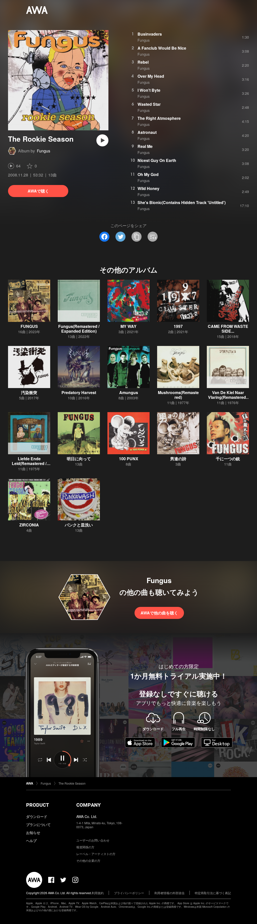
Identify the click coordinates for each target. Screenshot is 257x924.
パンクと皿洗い (79, 525)
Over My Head (151, 76)
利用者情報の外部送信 (169, 893)
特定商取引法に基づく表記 (213, 893)
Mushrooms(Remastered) (178, 395)
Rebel (143, 62)
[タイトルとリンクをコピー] (137, 237)
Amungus (128, 392)
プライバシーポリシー (129, 893)
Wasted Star (149, 104)
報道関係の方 (85, 847)
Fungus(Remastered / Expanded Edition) (78, 328)
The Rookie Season (72, 783)
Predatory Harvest (78, 392)
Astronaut (147, 132)
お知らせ (33, 832)
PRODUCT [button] (37, 805)
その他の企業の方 (88, 860)
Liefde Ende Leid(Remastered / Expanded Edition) (29, 463)
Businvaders (150, 34)
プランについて (38, 824)
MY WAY (128, 326)
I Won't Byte (149, 90)
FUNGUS (29, 326)
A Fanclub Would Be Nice (162, 48)
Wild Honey (148, 188)
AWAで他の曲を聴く (159, 613)
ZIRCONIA (29, 525)
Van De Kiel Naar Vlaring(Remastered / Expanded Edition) (228, 397)
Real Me (145, 146)
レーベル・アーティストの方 (95, 854)
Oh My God (148, 174)
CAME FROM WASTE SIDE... (228, 328)
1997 (178, 326)
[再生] (102, 140)
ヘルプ (31, 840)
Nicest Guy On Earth (157, 160)
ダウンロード (36, 816)
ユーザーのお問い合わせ (92, 840)
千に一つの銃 (228, 458)
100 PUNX (128, 458)
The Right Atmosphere (159, 118)
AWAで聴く (38, 191)
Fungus (43, 151)
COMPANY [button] (88, 805)
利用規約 (98, 893)
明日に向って (79, 458)
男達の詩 (178, 458)
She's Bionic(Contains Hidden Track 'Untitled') (182, 202)
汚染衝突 (29, 392)
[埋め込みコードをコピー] (153, 237)
